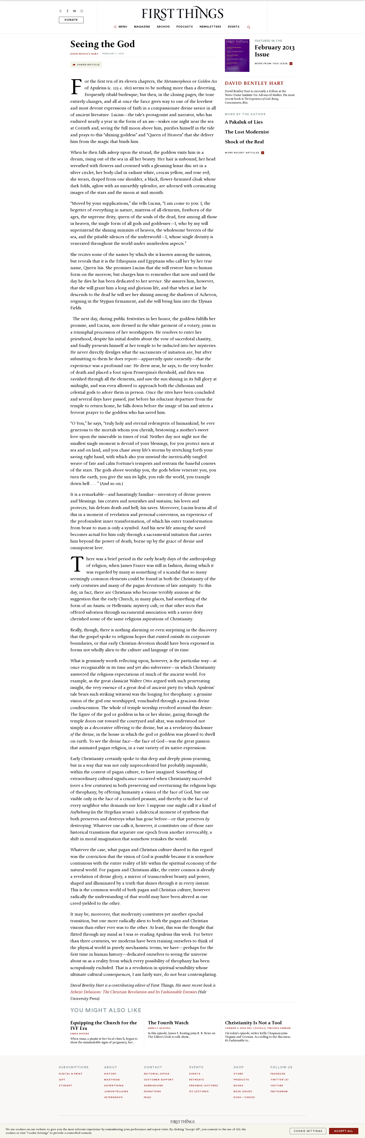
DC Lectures (199, 1091)
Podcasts (184, 26)
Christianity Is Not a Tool (253, 1023)
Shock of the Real (244, 142)
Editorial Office (157, 1074)
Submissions (153, 1085)
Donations (152, 1091)
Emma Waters (79, 1033)
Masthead (112, 1079)
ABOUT (110, 1067)
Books (239, 1085)
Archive (163, 26)
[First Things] (182, 13)
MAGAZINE (142, 26)
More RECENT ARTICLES (242, 153)
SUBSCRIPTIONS (74, 1067)
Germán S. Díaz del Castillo (245, 1028)
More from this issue (271, 63)
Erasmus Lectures (203, 1085)
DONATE (71, 20)
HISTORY (110, 1074)
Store (238, 1074)
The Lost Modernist (247, 132)
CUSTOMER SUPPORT (159, 1079)
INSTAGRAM (279, 1091)
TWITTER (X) (280, 1079)
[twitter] (60, 11)
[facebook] (67, 11)
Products (241, 1079)
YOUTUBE (277, 1085)
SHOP (239, 1067)
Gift (62, 1079)
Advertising (114, 1085)
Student (65, 1085)
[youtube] (74, 11)
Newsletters (210, 26)
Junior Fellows (116, 1091)
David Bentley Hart (84, 53)
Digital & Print (71, 1074)
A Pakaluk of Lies (244, 122)
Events (234, 26)
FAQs (147, 1097)
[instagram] (81, 11)
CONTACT (153, 1067)
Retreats (196, 1079)
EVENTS (196, 1067)
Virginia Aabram (279, 1028)
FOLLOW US (282, 1067)
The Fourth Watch (168, 1023)
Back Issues (243, 1091)
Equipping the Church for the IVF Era (103, 1025)
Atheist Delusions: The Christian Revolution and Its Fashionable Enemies (133, 991)
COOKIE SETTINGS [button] (308, 1131)
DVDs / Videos (244, 1097)
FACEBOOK (278, 1074)
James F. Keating (159, 1028)
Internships (113, 1097)
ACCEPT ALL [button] (343, 1131)
